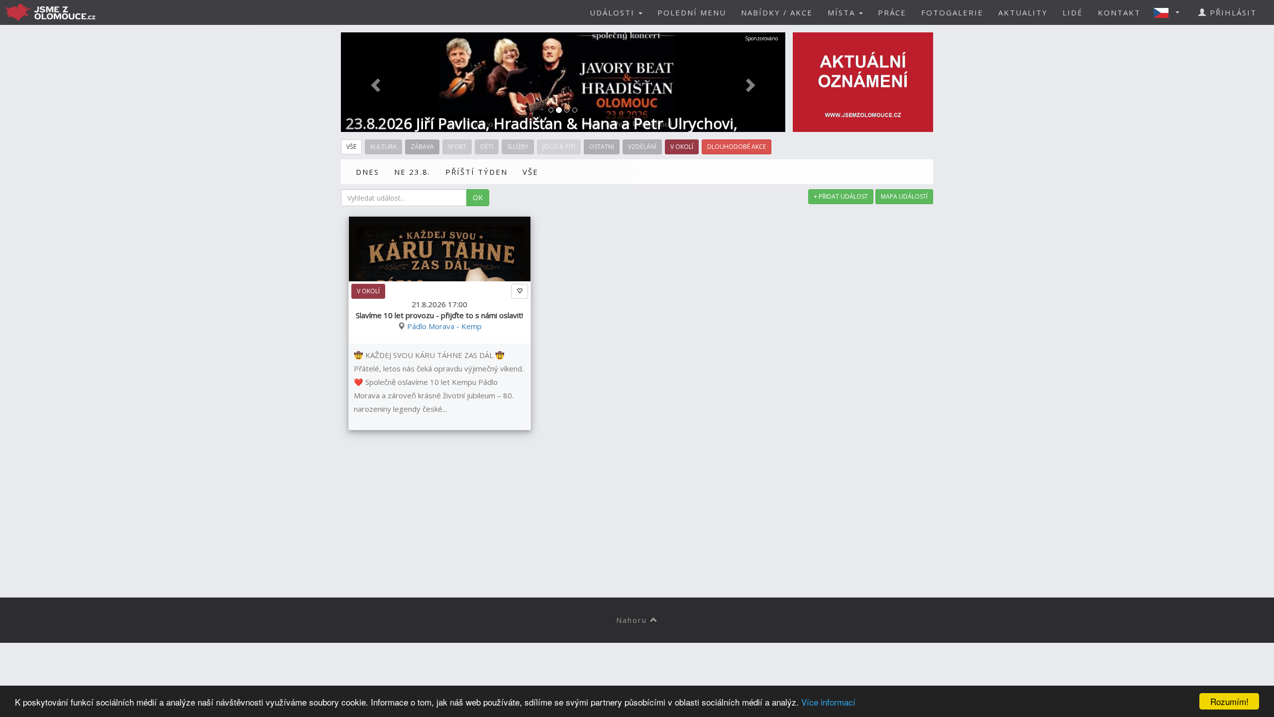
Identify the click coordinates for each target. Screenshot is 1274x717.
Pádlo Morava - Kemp (444, 326)
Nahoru (633, 620)
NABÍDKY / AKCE (777, 12)
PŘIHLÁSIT (1232, 12)
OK (478, 197)
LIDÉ (1072, 12)
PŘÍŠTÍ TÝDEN (476, 172)
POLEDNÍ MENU (691, 12)
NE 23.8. (412, 172)
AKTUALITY (1023, 12)
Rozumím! (1229, 701)
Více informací (828, 702)
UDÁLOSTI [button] (613, 12)
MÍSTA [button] (843, 12)
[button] (1169, 12)
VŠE (530, 172)
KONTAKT (1119, 12)
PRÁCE (892, 12)
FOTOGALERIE (952, 12)
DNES (367, 172)
